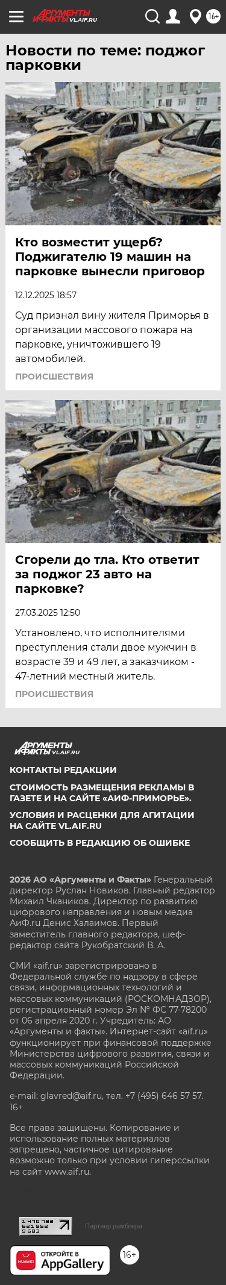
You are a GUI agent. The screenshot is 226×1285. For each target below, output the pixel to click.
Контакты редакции (63, 769)
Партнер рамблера (113, 1226)
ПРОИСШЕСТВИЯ (54, 376)
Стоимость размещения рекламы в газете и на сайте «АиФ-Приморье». (102, 793)
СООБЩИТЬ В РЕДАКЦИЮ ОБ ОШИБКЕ (100, 842)
